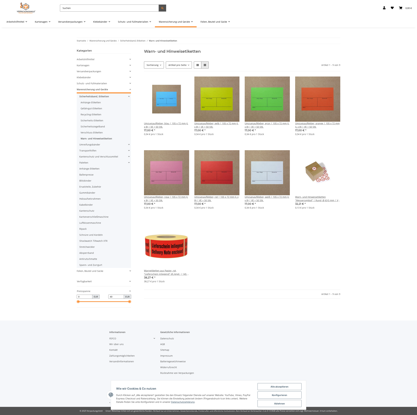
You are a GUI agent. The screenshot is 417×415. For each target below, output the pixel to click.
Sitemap (164, 349)
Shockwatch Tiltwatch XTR (93, 240)
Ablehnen (279, 403)
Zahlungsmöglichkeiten (122, 355)
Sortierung (152, 65)
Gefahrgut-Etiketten (91, 108)
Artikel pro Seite (177, 65)
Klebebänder (84, 77)
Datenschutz (167, 338)
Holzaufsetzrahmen (90, 198)
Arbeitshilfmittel (85, 59)
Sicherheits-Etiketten (92, 120)
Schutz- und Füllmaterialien (92, 83)
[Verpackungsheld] (26, 8)
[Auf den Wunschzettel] (183, 82)
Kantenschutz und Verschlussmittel (98, 156)
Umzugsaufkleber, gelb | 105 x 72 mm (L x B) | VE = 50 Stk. (216, 125)
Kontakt (113, 349)
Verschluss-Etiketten (92, 132)
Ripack (82, 228)
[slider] (78, 302)
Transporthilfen (87, 150)
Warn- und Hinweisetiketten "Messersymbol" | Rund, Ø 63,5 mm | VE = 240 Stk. (317, 198)
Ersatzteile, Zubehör (90, 186)
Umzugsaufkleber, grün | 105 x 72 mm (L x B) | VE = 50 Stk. (267, 125)
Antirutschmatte (88, 258)
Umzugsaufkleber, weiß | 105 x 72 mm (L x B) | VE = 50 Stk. (267, 198)
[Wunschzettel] (392, 8)
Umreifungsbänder (89, 144)
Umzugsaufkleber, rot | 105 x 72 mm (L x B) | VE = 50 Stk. (216, 198)
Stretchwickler (87, 246)
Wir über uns (116, 344)
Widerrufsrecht (168, 367)
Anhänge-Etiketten (91, 102)
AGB (162, 344)
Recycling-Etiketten (91, 114)
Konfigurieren (279, 395)
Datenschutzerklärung (183, 402)
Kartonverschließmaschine (93, 216)
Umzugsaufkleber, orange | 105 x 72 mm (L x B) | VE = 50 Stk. (317, 125)
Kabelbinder (86, 204)
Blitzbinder (85, 180)
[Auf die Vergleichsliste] (175, 82)
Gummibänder (87, 192)
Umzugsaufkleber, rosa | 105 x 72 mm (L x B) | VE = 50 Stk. (166, 198)
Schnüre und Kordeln (91, 234)
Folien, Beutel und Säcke (90, 270)
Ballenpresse (86, 174)
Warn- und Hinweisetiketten (96, 138)
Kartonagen (83, 65)
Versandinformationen (121, 361)
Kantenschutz (86, 210)
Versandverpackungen (89, 71)
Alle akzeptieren (279, 386)
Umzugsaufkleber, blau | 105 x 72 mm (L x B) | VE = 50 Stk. (166, 125)
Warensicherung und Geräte (92, 89)
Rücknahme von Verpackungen (177, 372)
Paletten (83, 162)
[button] (384, 8)
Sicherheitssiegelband (93, 126)
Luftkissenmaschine (90, 222)
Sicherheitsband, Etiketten (94, 96)
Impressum (166, 355)
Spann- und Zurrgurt (90, 264)
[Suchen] (162, 8)
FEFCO (112, 338)
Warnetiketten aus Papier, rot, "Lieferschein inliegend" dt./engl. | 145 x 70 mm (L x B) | (166, 272)
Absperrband (86, 252)
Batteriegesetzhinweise (173, 361)
